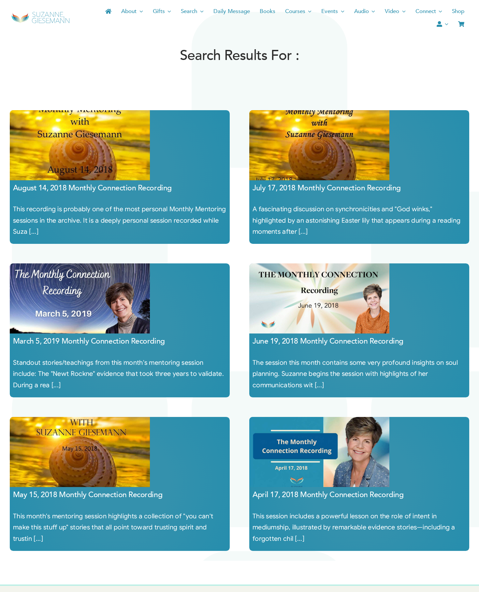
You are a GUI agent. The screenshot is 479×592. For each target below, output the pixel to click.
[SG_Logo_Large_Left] (40, 14)
